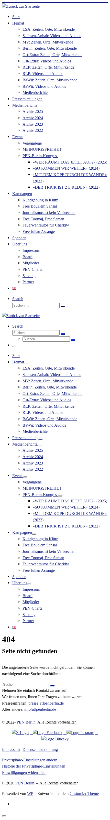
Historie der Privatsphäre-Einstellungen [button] (33, 766)
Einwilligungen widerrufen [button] (24, 772)
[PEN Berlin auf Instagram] (78, 732)
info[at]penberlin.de (40, 709)
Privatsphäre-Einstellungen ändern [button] (29, 760)
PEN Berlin (26, 722)
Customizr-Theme (84, 793)
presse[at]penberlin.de (46, 703)
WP (30, 793)
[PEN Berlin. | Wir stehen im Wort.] (21, 6)
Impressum (11, 749)
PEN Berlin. (25, 783)
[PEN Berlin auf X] (20, 732)
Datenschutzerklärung (40, 749)
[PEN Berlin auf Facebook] (46, 732)
